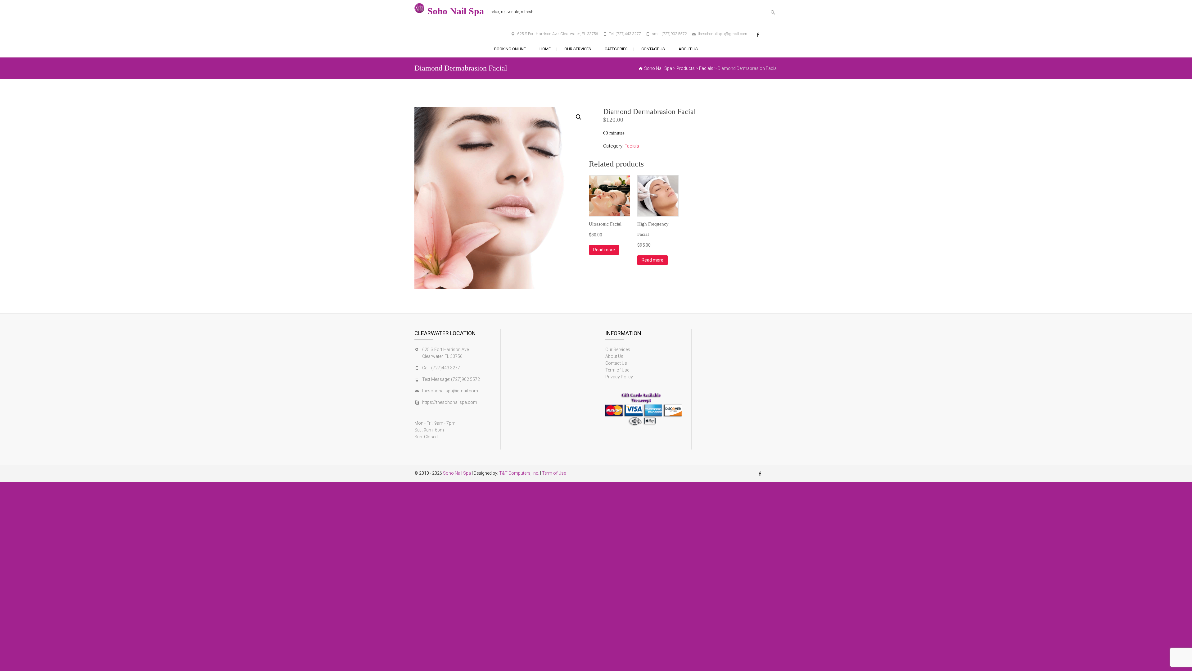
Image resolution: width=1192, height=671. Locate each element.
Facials (632, 146)
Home (545, 49)
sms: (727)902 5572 (669, 33)
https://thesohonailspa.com (449, 402)
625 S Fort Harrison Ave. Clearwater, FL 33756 (557, 33)
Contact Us (653, 49)
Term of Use (617, 369)
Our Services (577, 49)
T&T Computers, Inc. (519, 473)
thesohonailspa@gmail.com (722, 33)
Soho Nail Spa (455, 11)
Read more (604, 249)
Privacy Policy (619, 376)
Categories (616, 49)
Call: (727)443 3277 (441, 367)
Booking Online (510, 49)
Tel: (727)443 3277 (625, 33)
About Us (688, 49)
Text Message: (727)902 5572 (451, 379)
